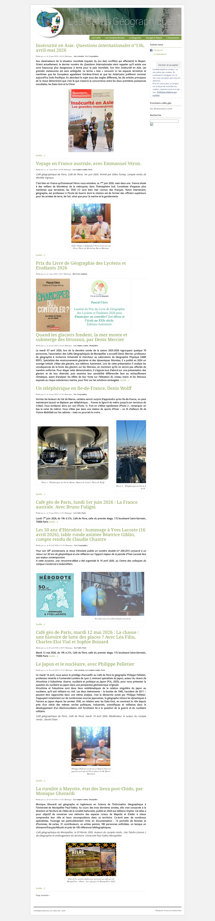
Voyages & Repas (154, 37)
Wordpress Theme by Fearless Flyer (168, 910)
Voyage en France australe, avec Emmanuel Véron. (88, 163)
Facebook (158, 50)
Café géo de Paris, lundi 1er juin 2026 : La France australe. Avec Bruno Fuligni (87, 505)
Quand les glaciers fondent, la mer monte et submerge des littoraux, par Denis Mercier (81, 337)
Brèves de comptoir (80, 274)
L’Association (172, 37)
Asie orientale (79, 56)
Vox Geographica (91, 56)
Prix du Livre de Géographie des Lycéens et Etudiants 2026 (81, 265)
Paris (90, 169)
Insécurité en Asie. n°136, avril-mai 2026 (90, 48)
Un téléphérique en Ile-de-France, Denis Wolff (83, 388)
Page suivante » (43, 895)
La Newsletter (160, 54)
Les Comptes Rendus (115, 37)
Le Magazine (135, 37)
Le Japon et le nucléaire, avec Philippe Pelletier (85, 664)
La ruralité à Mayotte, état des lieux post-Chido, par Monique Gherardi (89, 791)
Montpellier (93, 345)
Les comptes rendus (80, 169)
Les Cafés (96, 37)
